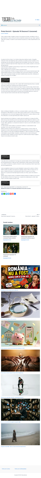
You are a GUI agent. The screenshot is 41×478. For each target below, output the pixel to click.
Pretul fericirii (5, 239)
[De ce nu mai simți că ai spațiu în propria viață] (20, 410)
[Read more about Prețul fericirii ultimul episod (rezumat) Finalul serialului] (11, 229)
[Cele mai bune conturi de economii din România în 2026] (20, 334)
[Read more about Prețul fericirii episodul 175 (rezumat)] (11, 247)
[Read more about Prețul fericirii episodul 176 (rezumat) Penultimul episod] (29, 229)
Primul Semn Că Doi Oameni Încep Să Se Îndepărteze (12, 372)
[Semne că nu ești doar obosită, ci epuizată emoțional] (20, 385)
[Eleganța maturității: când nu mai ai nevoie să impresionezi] (20, 434)
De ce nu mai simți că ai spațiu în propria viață (10, 422)
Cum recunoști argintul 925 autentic (8, 319)
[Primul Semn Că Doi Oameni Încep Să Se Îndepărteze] (20, 360)
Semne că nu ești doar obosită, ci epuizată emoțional (12, 397)
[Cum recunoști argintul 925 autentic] (20, 304)
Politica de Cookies (6, 468)
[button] (39, 25)
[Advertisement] (20, 8)
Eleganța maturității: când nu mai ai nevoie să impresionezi (13, 446)
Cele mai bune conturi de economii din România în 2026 (12, 348)
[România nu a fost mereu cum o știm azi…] (20, 277)
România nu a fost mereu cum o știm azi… (10, 290)
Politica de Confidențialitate (20, 468)
